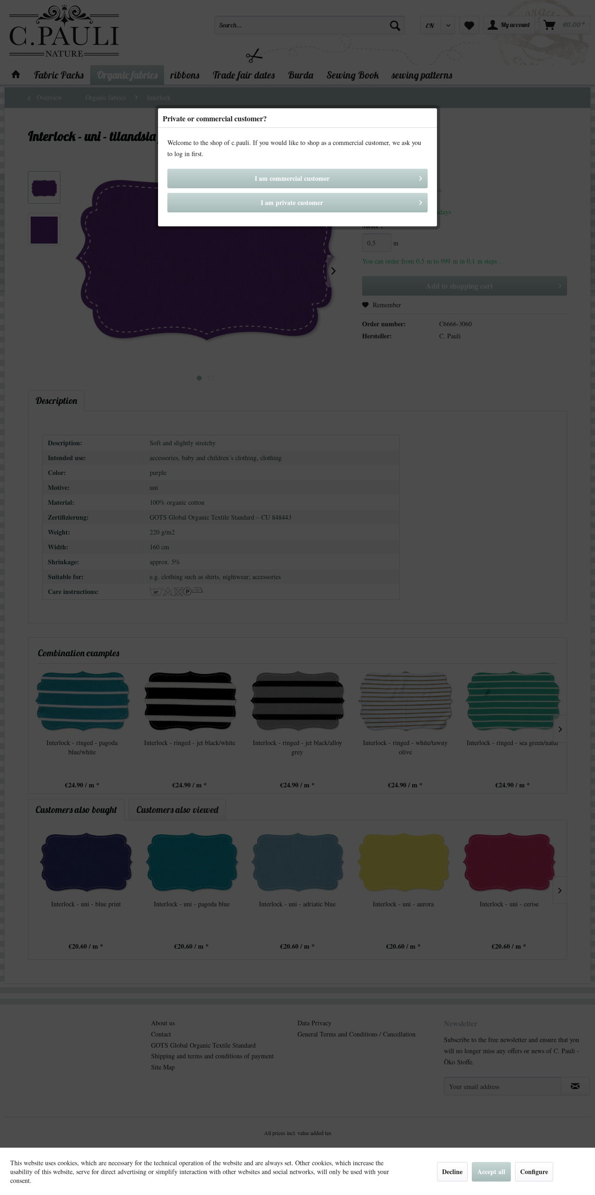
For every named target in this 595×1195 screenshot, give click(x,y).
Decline (452, 1171)
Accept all (491, 1171)
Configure (534, 1171)
